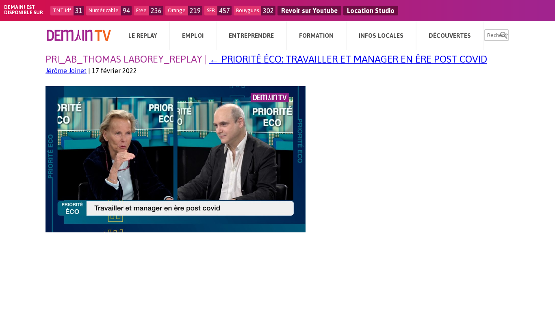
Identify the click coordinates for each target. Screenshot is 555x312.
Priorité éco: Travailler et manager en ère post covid (348, 59)
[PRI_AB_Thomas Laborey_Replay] (176, 230)
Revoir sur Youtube (309, 10)
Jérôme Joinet (66, 70)
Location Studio (371, 10)
